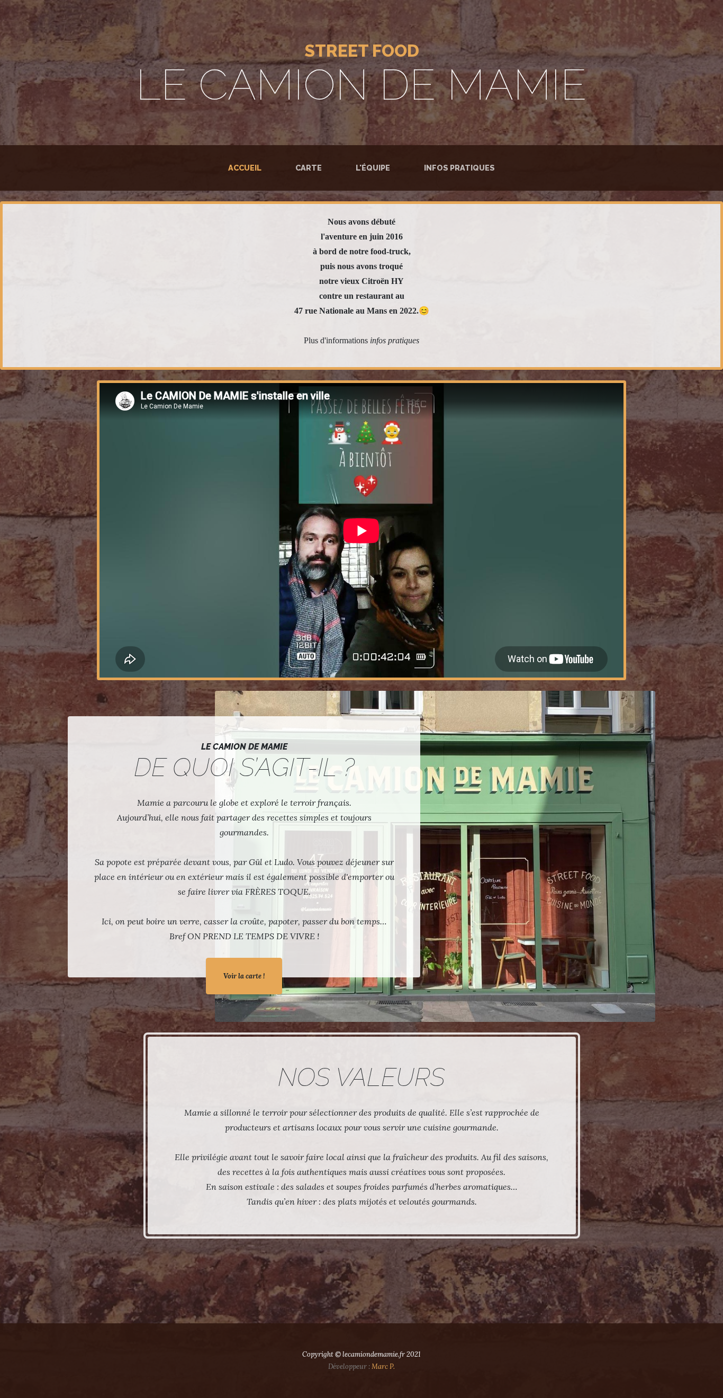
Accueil (247, 167)
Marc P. (383, 1366)
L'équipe (373, 167)
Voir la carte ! (244, 976)
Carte (308, 167)
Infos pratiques (459, 167)
